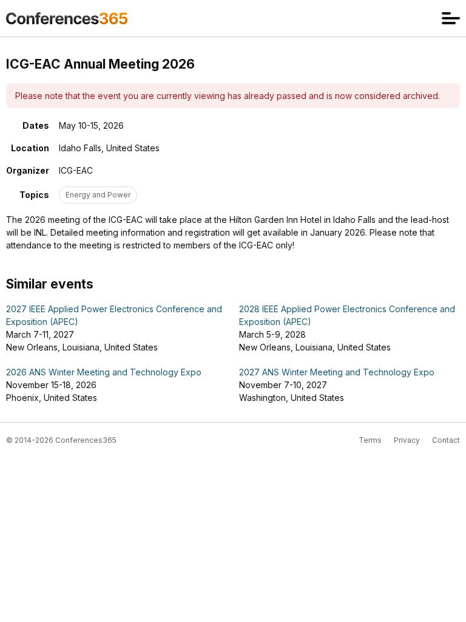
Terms (370, 440)
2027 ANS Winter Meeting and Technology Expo (336, 372)
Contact (446, 440)
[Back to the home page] (66, 18)
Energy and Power (98, 194)
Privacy (407, 440)
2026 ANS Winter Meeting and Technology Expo (103, 372)
